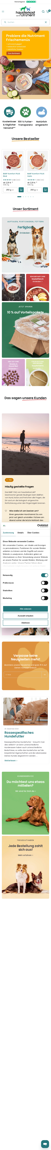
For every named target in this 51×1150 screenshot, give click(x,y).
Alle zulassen (25, 609)
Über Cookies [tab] (33, 532)
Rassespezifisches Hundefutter (19, 734)
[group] (25, 63)
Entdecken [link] (25, 233)
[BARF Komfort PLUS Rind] (13, 161)
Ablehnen (25, 623)
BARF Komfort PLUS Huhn (35, 175)
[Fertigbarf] (25, 245)
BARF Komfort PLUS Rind (11, 175)
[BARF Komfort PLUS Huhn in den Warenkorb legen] (45, 189)
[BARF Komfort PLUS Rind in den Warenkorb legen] (21, 189)
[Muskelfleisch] (37, 287)
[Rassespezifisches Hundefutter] (25, 711)
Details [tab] (21, 532)
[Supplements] (37, 372)
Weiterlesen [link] (10, 760)
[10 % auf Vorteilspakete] (25, 330)
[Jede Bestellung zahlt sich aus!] (25, 867)
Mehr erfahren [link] (25, 855)
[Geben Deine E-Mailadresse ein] (44, 675)
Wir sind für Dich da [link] (24, 791)
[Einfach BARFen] (13, 287)
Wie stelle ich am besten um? (24, 511)
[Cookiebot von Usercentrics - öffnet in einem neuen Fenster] (37, 525)
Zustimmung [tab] (8, 532)
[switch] (44, 583)
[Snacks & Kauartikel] (13, 372)
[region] (25, 63)
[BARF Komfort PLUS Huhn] (37, 161)
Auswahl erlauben (25, 616)
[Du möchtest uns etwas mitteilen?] (25, 803)
